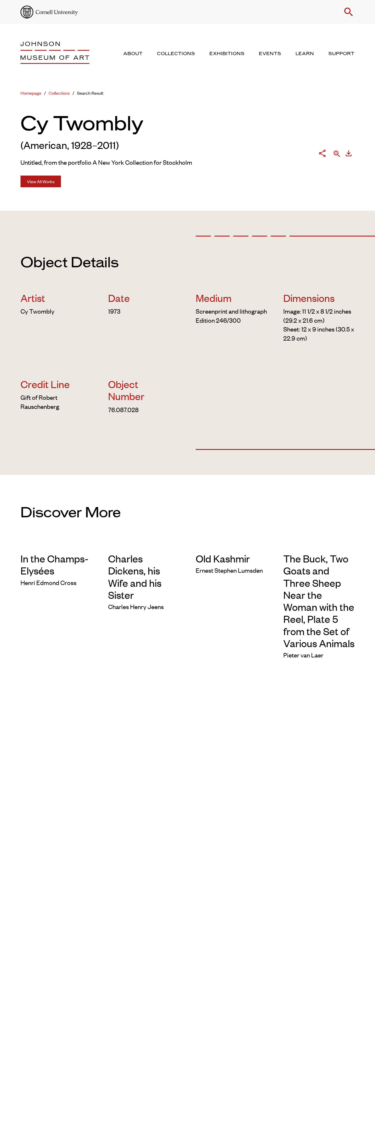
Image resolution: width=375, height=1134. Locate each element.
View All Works (40, 181)
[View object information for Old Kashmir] (231, 543)
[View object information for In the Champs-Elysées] (56, 543)
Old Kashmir (223, 558)
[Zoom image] (337, 154)
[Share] (322, 154)
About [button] (133, 53)
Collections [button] (176, 53)
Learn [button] (305, 53)
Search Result (90, 93)
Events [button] (270, 53)
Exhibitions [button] (227, 53)
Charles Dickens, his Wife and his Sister (134, 576)
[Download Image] (348, 154)
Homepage (31, 93)
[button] (348, 12)
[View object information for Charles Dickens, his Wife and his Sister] (143, 543)
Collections (59, 93)
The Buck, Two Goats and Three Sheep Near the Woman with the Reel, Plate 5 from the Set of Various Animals (318, 601)
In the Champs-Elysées (54, 564)
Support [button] (341, 53)
